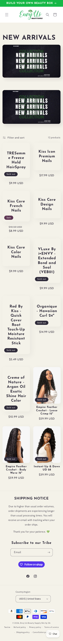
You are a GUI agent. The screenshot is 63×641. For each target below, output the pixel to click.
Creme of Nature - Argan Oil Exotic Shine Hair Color (16, 389)
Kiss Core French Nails (16, 206)
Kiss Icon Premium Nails (46, 156)
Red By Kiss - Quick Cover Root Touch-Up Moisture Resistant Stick (16, 325)
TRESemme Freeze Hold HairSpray (16, 160)
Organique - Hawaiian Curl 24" (47, 311)
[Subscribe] (49, 552)
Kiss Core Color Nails (16, 252)
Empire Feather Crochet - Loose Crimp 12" (47, 410)
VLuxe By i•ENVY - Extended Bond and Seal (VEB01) (47, 260)
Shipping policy (23, 632)
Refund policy (20, 627)
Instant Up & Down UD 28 (47, 468)
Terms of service (51, 627)
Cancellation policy (41, 632)
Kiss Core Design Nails (47, 204)
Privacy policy (35, 627)
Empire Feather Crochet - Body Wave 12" (16, 469)
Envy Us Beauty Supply (30, 623)
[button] (6, 14)
